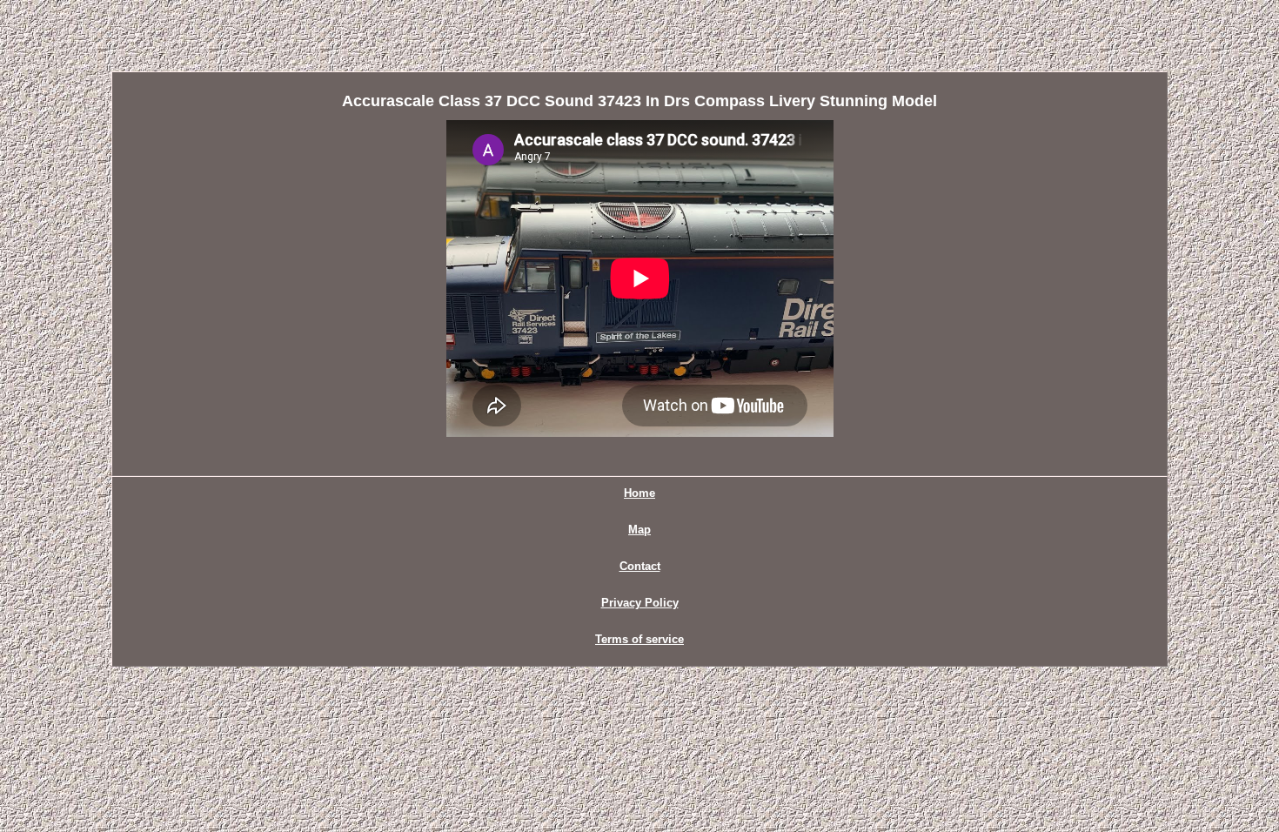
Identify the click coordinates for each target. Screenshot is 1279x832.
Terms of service (639, 639)
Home (639, 493)
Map (639, 529)
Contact (639, 566)
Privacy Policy (640, 602)
